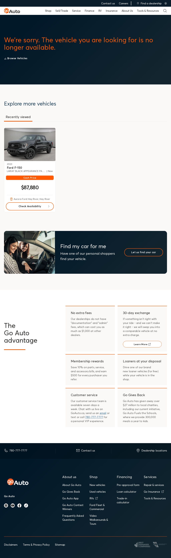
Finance (89, 10)
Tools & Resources (148, 10)
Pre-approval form (128, 485)
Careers (123, 3)
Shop (48, 10)
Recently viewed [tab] (18, 117)
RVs (92, 498)
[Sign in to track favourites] (51, 132)
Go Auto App (70, 498)
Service (76, 10)
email (103, 413)
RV (100, 10)
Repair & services (154, 485)
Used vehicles (98, 491)
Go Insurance (152, 491)
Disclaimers (11, 544)
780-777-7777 (94, 417)
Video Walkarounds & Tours (99, 519)
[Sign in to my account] (165, 3)
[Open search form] (165, 11)
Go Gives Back (71, 491)
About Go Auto (71, 485)
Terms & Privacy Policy (36, 544)
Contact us (108, 3)
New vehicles (97, 485)
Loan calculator (126, 491)
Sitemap (60, 544)
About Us (127, 10)
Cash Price (29, 177)
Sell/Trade (61, 10)
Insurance (112, 10)
